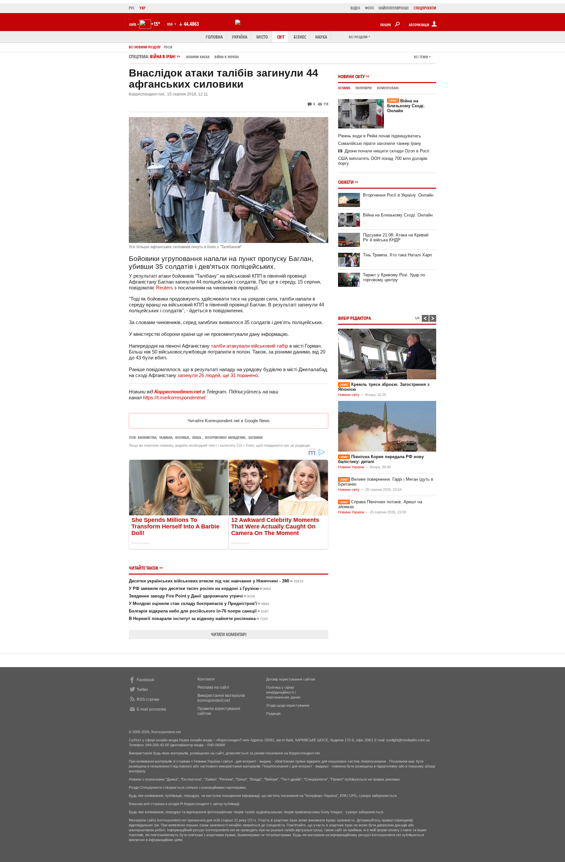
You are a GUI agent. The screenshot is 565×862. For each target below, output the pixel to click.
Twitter (142, 689)
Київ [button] (132, 24)
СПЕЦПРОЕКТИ (425, 8)
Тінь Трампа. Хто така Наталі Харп (397, 254)
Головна (214, 37)
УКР (143, 8)
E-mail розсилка (151, 709)
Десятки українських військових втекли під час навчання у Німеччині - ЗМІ (216, 580)
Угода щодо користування (287, 705)
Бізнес (300, 37)
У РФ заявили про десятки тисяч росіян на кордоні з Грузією (200, 588)
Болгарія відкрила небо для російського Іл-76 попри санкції (199, 611)
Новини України (351, 467)
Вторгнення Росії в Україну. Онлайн (398, 195)
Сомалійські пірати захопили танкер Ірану (379, 143)
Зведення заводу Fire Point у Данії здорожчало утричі (192, 596)
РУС (132, 8)
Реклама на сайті (213, 687)
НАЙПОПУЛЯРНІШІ (394, 8)
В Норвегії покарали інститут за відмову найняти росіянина (198, 618)
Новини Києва (198, 56)
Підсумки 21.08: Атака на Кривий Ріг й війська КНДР (395, 237)
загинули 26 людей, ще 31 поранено (218, 375)
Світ (280, 37)
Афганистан (147, 437)
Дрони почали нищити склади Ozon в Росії (387, 150)
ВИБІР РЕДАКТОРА (354, 318)
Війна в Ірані (194, 56)
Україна (239, 37)
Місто (262, 37)
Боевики (255, 437)
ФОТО (369, 8)
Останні (344, 87)
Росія (168, 46)
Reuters (164, 287)
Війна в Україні (226, 56)
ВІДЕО (355, 8)
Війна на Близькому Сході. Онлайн (406, 105)
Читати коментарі (229, 634)
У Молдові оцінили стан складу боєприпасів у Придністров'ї (199, 603)
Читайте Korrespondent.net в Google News (229, 420)
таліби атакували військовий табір (249, 346)
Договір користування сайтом (290, 679)
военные (182, 437)
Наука (321, 37)
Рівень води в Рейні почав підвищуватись (379, 135)
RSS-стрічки (148, 699)
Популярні (363, 87)
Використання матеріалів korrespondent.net (221, 698)
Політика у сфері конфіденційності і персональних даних (283, 692)
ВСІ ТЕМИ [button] (421, 56)
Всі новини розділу (145, 46)
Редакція (273, 713)
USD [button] (170, 24)
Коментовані (388, 87)
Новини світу (351, 76)
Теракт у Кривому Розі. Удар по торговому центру (394, 277)
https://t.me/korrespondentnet (174, 397)
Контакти (205, 679)
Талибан (165, 437)
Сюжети (346, 182)
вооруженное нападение (225, 437)
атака (197, 437)
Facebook (145, 680)
